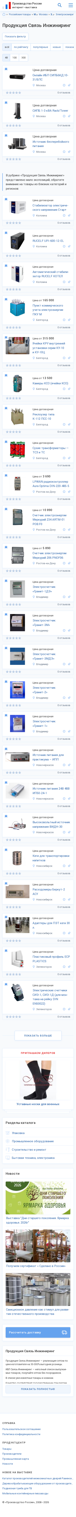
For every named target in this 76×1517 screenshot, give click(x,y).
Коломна (41, 215)
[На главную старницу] (3, 14)
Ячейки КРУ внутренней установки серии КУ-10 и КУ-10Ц (49, 348)
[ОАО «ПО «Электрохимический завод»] (64, 966)
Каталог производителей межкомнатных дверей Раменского (38, 1478)
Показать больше (38, 1035)
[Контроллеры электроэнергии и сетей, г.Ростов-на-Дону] (69, 491)
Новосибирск (44, 865)
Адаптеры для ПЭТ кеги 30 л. (51, 925)
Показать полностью (38, 1389)
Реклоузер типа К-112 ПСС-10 (43, 417)
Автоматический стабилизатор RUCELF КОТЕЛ (51, 274)
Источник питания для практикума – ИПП (48, 757)
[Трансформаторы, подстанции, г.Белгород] (69, 424)
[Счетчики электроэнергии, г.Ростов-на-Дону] (69, 529)
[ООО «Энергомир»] (64, 596)
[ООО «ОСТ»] (64, 765)
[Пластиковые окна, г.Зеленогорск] (69, 966)
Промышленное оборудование (33, 1141)
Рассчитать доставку (25, 1332)
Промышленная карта (15, 1458)
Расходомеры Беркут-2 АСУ (49, 892)
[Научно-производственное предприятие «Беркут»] (64, 865)
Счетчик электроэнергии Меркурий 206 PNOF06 (49, 555)
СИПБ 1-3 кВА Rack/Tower (50, 110)
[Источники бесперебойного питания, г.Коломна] (69, 246)
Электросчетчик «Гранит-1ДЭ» (44, 589)
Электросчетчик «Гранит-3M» (44, 623)
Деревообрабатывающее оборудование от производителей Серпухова (38, 1483)
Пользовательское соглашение (21, 1429)
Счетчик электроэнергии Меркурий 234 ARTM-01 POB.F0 (49, 520)
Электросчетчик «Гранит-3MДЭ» (44, 656)
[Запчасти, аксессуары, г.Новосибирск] (69, 933)
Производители (11, 1453)
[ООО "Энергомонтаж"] (64, 319)
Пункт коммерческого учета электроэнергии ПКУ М (48, 310)
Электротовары (52, 14)
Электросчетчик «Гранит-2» (44, 690)
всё (7, 47)
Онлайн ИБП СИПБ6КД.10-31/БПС (50, 78)
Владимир (42, 596)
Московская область (36, 14)
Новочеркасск (45, 765)
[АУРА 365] (64, 491)
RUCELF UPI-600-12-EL (48, 241)
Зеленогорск (44, 966)
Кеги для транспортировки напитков (51, 858)
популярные (40, 47)
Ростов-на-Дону (46, 491)
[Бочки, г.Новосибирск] (69, 865)
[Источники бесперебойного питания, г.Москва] (69, 116)
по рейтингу (21, 47)
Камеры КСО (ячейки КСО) (50, 383)
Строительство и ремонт (29, 1149)
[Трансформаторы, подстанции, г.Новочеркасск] (69, 765)
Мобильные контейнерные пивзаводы (25, 1493)
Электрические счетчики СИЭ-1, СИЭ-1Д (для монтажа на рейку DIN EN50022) (50, 997)
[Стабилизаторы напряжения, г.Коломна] (69, 215)
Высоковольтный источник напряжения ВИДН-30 (51, 824)
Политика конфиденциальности (21, 1434)
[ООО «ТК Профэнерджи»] (64, 215)
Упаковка (18, 1133)
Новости (7, 1463)
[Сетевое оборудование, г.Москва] (69, 85)
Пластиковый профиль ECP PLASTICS (51, 959)
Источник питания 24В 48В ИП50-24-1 (51, 791)
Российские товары (20, 14)
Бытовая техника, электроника (33, 1158)
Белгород (42, 319)
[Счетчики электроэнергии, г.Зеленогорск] (69, 1009)
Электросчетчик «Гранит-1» (44, 724)
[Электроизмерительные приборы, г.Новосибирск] (69, 899)
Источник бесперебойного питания (51, 144)
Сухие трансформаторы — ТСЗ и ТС (51, 450)
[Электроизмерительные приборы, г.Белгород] (69, 319)
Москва (43, 14)
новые (57, 47)
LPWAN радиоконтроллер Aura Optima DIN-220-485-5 (51, 484)
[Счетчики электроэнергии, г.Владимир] (69, 596)
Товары (6, 1448)
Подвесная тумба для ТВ (17, 1488)
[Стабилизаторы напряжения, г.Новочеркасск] (69, 798)
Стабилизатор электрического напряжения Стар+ (50, 208)
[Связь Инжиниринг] (64, 85)
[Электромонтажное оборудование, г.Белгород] (69, 358)
